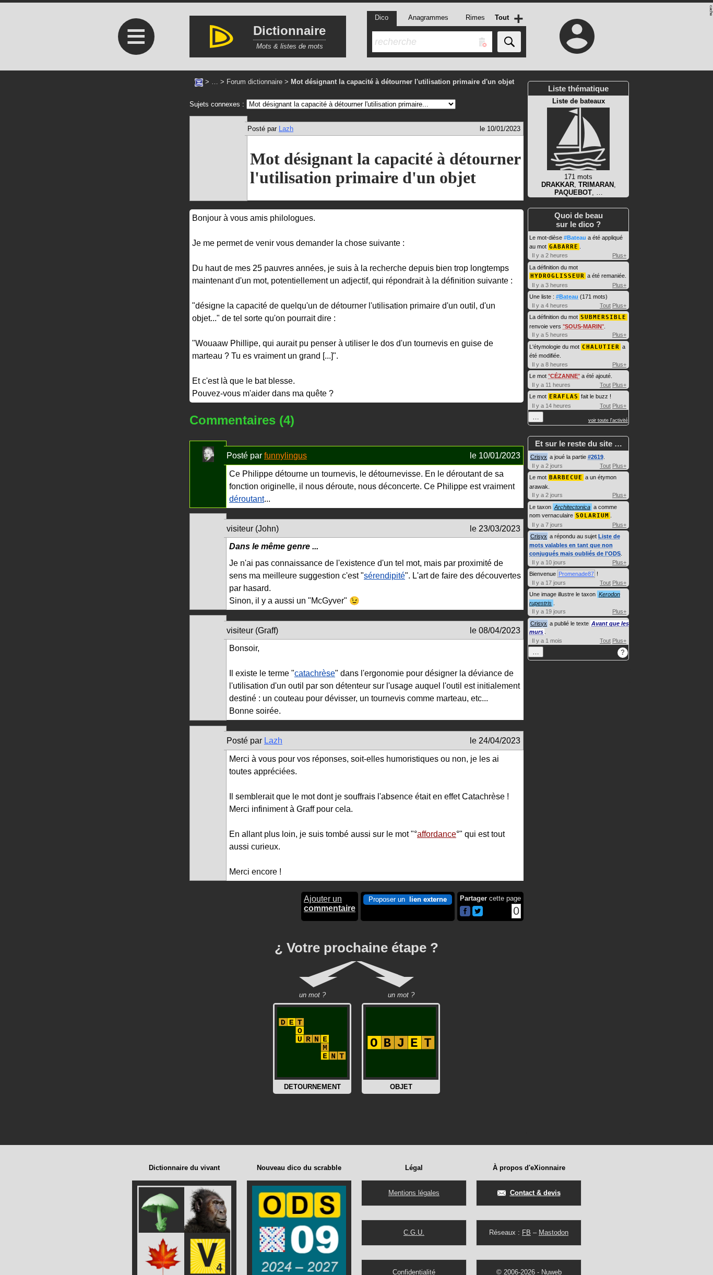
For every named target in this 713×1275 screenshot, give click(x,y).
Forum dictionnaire (254, 82)
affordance (436, 834)
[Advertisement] (134, 170)
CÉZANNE (564, 376)
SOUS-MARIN (583, 326)
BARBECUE (566, 477)
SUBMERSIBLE (603, 317)
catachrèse (314, 673)
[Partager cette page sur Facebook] (465, 912)
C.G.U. (413, 1232)
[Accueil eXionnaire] (199, 81)
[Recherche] (509, 41)
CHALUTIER (601, 347)
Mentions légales (413, 1193)
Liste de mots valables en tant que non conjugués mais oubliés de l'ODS (575, 545)
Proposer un (408, 899)
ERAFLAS (563, 396)
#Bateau (575, 237)
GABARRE (563, 246)
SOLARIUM (592, 515)
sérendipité (384, 575)
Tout (605, 305)
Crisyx (538, 457)
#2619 (595, 457)
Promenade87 (576, 574)
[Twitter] (477, 914)
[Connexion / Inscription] (577, 36)
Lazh (286, 129)
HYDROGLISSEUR (557, 276)
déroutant (246, 498)
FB (526, 1232)
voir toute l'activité (608, 420)
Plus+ (619, 255)
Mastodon (553, 1232)
